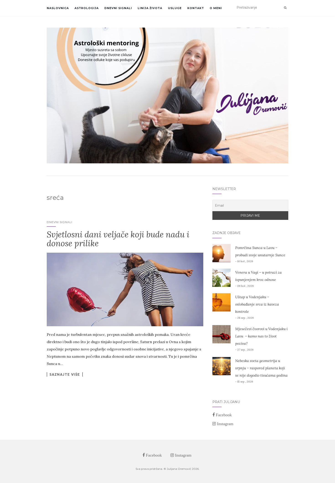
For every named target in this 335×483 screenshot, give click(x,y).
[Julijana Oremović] (167, 95)
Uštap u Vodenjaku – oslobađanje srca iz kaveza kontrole (257, 304)
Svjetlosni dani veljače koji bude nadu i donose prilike (118, 239)
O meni (216, 8)
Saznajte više (64, 374)
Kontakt (195, 8)
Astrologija (87, 8)
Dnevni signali (118, 8)
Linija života (150, 8)
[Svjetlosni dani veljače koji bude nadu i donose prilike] (125, 289)
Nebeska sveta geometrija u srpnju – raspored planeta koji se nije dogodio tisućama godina (261, 368)
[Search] (285, 7)
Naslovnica (58, 8)
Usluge (175, 8)
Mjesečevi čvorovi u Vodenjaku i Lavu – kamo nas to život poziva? (261, 336)
